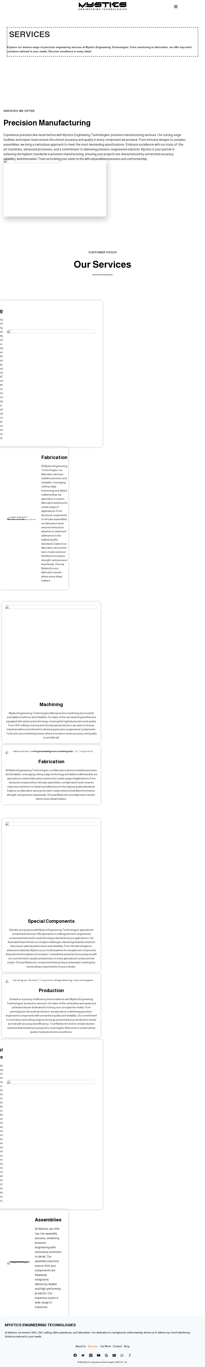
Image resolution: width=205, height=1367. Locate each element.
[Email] (114, 1355)
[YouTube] (98, 1355)
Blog (127, 1346)
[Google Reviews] (106, 1355)
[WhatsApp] (122, 1355)
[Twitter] (82, 1355)
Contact (117, 1346)
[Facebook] (75, 1355)
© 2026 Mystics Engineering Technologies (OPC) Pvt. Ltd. (102, 1362)
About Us (80, 1346)
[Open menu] (175, 6)
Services (93, 1346)
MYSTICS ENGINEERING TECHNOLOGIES (40, 1325)
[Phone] (130, 1355)
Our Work (105, 1346)
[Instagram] (90, 1355)
